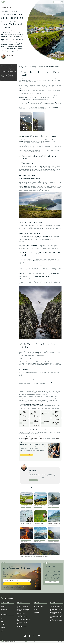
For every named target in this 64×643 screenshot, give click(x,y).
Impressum (55, 641)
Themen (30, 2)
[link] (3, 2)
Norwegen (3, 626)
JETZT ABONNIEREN (16, 583)
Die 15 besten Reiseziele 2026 (23, 609)
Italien (2, 620)
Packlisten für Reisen (21, 605)
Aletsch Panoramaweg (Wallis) (56, 606)
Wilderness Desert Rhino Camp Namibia (56, 610)
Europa (4, 7)
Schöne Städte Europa (22, 625)
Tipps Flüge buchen (21, 613)
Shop (56, 2)
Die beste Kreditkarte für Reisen (22, 617)
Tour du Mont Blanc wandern (56, 608)
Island (2, 618)
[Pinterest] (34, 635)
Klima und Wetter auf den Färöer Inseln (9, 71)
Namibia (2, 624)
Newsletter (58, 438)
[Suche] (62, 2)
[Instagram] (25, 635)
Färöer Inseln (9, 7)
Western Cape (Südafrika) (39, 614)
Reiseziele (24, 2)
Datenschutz (60, 641)
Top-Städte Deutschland (22, 626)
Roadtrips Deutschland (22, 615)
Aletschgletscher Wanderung (56, 605)
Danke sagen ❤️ (26, 455)
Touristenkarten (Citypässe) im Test (23, 620)
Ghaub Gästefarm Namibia (55, 619)
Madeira (35, 611)
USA (2, 630)
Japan (2, 621)
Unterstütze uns (52, 582)
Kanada (2, 623)
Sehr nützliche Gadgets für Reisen (22, 607)
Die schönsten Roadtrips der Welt (23, 623)
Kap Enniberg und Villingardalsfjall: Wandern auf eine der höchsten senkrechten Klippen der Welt (34, 556)
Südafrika (3, 632)
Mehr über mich (33, 480)
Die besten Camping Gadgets (56, 620)
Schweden (3, 627)
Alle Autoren (3, 611)
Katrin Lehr (10, 55)
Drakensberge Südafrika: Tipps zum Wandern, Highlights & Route (56, 616)
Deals (42, 2)
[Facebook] (29, 635)
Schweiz (2, 629)
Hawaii (35, 608)
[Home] (1, 7)
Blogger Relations (4, 609)
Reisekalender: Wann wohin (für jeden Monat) (23, 611)
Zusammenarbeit (4, 608)
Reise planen (36, 2)
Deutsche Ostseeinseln (38, 606)
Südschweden (36, 612)
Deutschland (3, 617)
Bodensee (36, 605)
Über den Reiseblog (5, 605)
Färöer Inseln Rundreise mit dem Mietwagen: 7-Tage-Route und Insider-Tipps (26, 507)
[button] (2, 641)
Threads (41, 438)
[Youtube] (39, 635)
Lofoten (35, 609)
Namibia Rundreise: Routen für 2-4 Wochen (56, 613)
